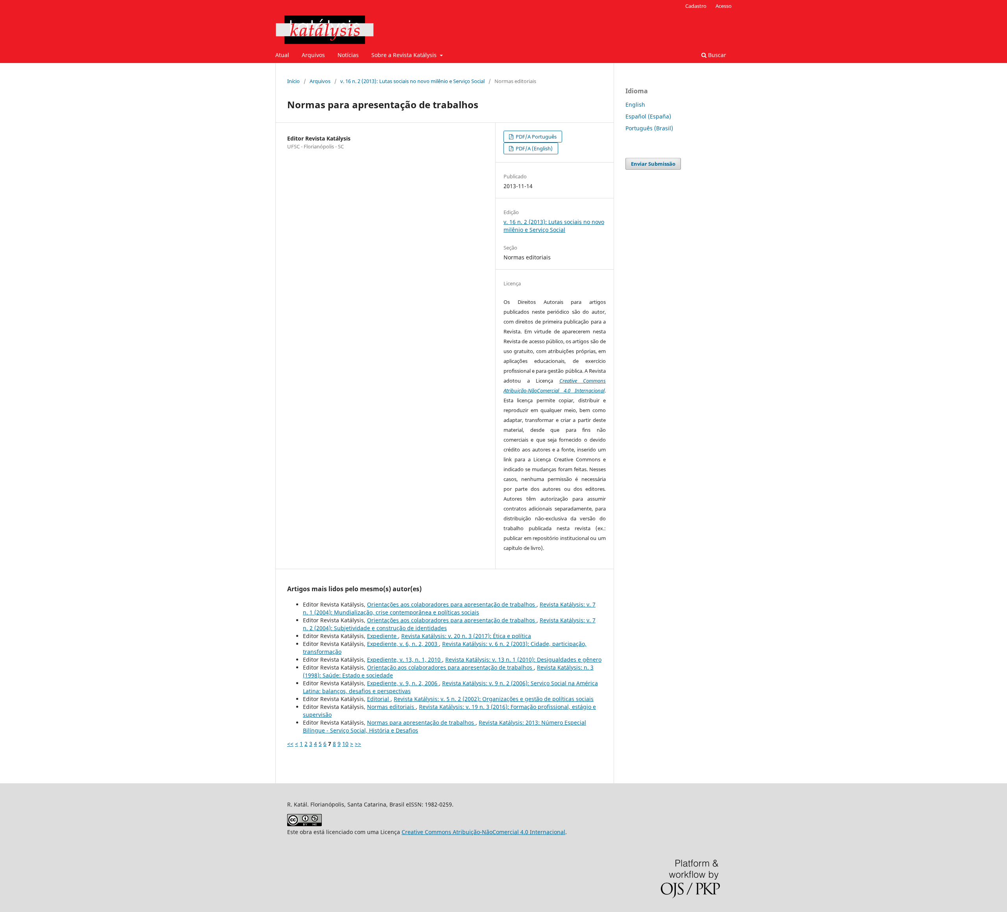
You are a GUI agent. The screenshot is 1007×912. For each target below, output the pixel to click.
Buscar (716, 55)
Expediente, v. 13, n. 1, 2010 (404, 659)
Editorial (379, 699)
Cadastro (695, 5)
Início (293, 81)
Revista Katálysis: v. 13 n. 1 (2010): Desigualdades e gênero (523, 659)
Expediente (382, 636)
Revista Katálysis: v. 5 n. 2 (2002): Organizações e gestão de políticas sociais (494, 699)
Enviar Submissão (653, 163)
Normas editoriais (391, 706)
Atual (282, 55)
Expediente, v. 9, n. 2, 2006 (403, 683)
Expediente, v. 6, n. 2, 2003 (403, 643)
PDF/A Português (536, 136)
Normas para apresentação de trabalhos (421, 722)
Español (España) (648, 116)
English (635, 104)
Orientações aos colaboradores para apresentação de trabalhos (452, 604)
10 (345, 743)
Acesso (724, 5)
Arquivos (313, 55)
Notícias (348, 55)
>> (358, 743)
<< (290, 743)
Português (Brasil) (649, 128)
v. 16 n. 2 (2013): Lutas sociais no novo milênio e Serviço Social (412, 81)
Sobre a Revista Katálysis (404, 55)
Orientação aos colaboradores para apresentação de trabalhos (450, 667)
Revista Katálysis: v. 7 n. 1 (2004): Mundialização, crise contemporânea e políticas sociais (449, 608)
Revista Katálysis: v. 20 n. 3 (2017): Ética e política (466, 636)
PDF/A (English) (534, 148)
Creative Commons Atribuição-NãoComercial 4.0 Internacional (483, 832)
